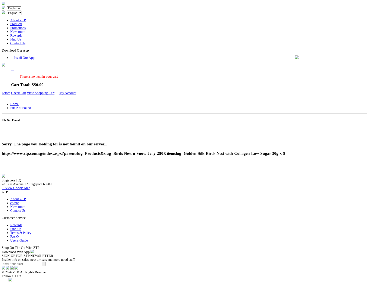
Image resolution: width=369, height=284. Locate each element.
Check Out (18, 93)
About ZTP (18, 20)
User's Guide (19, 240)
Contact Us (17, 43)
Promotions (18, 28)
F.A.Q (14, 236)
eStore (14, 203)
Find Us (15, 39)
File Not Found (20, 108)
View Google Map (16, 188)
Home (14, 104)
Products (16, 24)
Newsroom (17, 31)
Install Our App (22, 57)
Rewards (16, 35)
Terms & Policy (20, 233)
